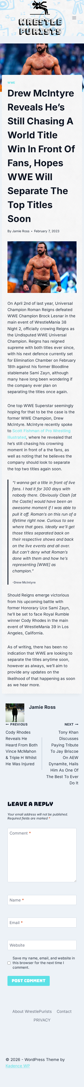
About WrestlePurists (32, 1011)
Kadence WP (18, 1066)
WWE (11, 82)
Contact (64, 1011)
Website (17, 945)
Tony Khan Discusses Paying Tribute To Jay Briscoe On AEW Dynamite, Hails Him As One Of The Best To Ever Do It (62, 753)
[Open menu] (74, 18)
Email (16, 922)
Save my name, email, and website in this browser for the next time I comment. (44, 963)
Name (17, 900)
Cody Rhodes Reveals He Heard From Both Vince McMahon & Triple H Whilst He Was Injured (22, 744)
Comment (20, 833)
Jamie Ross (20, 231)
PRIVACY (42, 1020)
